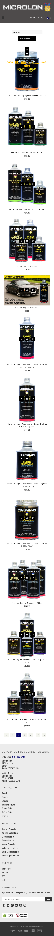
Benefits (5, 797)
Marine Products (8, 844)
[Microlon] (27, 7)
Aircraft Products (9, 829)
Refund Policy (7, 812)
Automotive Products (10, 832)
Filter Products (26, 38)
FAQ (3, 879)
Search (4, 793)
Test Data (5, 872)
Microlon (25, 926)
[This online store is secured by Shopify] (8, 915)
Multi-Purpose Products (11, 855)
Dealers (5, 800)
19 (38, 735)
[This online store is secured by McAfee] (21, 915)
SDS (3, 876)
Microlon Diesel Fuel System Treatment (27, 209)
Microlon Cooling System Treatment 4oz (27, 96)
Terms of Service (8, 804)
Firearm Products (8, 840)
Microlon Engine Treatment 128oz (27, 603)
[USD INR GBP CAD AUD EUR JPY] (31, 17)
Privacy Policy (7, 808)
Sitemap (5, 815)
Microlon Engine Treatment (27, 266)
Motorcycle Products (10, 847)
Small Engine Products (10, 851)
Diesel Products (8, 836)
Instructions (6, 868)
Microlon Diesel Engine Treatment (27, 152)
